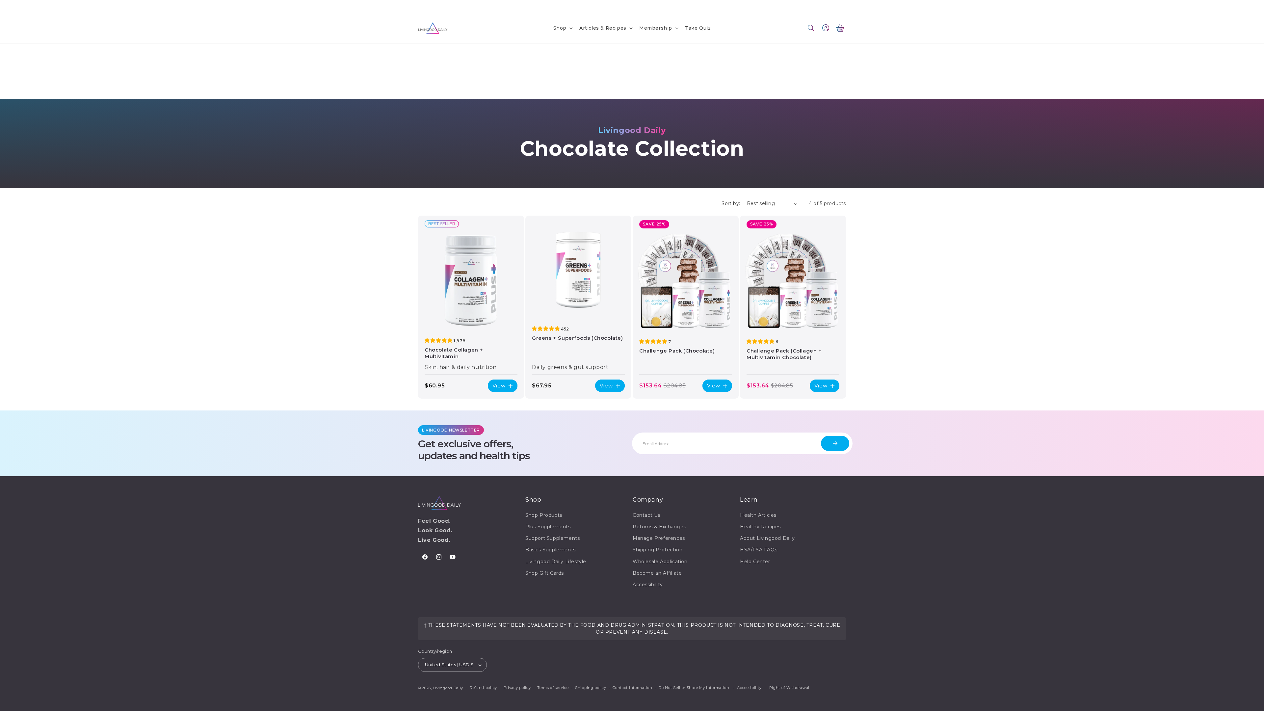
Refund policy (483, 687)
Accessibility (648, 585)
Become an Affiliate (657, 573)
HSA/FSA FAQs (758, 550)
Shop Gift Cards (544, 573)
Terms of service (552, 687)
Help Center (755, 562)
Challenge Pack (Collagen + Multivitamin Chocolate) (784, 354)
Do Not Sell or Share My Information (694, 687)
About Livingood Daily (767, 538)
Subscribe (835, 443)
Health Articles (758, 515)
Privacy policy (517, 687)
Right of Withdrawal (789, 687)
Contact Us (431, 6)
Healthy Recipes (760, 527)
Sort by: (731, 203)
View (499, 385)
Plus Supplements (548, 527)
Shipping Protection (657, 550)
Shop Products (543, 515)
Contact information (632, 687)
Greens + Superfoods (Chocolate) (577, 338)
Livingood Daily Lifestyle (555, 562)
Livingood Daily (448, 688)
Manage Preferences (659, 538)
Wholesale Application (660, 562)
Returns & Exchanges (659, 527)
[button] (562, 28)
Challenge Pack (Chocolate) (677, 351)
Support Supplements (552, 538)
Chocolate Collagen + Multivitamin (454, 353)
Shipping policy (590, 687)
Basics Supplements (550, 550)
